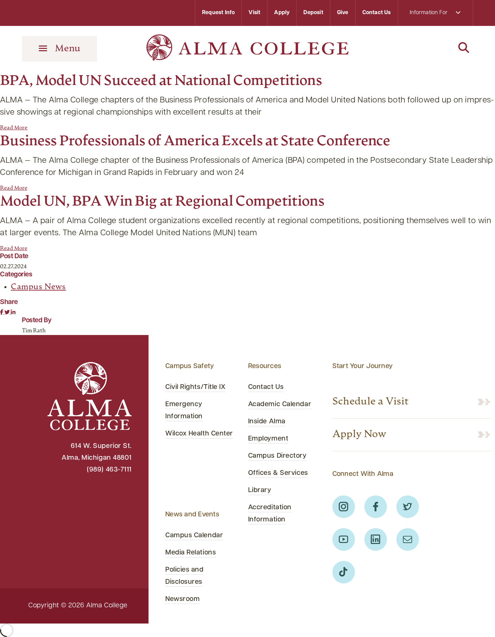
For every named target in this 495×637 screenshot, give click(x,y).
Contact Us (376, 13)
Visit (254, 13)
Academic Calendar (279, 404)
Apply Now (359, 434)
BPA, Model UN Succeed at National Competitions (161, 81)
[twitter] (407, 506)
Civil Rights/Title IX (195, 387)
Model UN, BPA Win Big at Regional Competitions (162, 202)
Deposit (313, 13)
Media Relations (190, 552)
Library (259, 490)
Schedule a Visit (370, 402)
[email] (407, 539)
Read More (13, 128)
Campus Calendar (194, 535)
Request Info (218, 13)
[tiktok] (343, 572)
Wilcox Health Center (199, 433)
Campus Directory (277, 456)
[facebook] (375, 506)
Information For (429, 13)
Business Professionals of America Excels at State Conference (195, 141)
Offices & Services (278, 473)
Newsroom (182, 599)
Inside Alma (267, 421)
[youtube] (343, 539)
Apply (282, 13)
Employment (268, 438)
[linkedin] (375, 539)
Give (343, 13)
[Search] (435, 48)
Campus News (38, 287)
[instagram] (343, 506)
